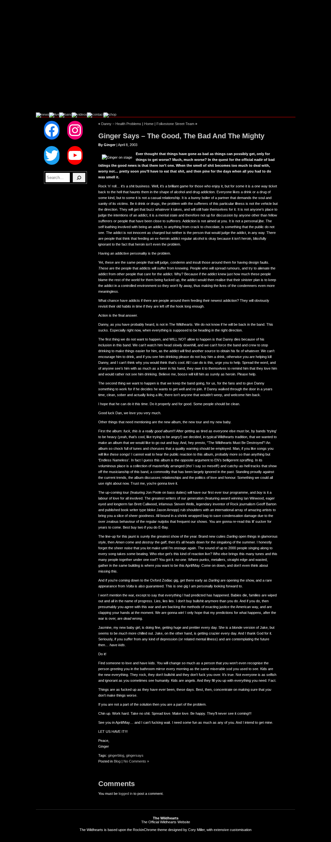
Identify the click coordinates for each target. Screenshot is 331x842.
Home (149, 124)
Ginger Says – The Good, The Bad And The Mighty (181, 136)
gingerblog (116, 755)
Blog (117, 761)
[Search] (79, 177)
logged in (126, 793)
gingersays (135, 755)
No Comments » (136, 761)
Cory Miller (196, 830)
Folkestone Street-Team (175, 124)
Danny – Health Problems (121, 124)
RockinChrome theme (150, 830)
